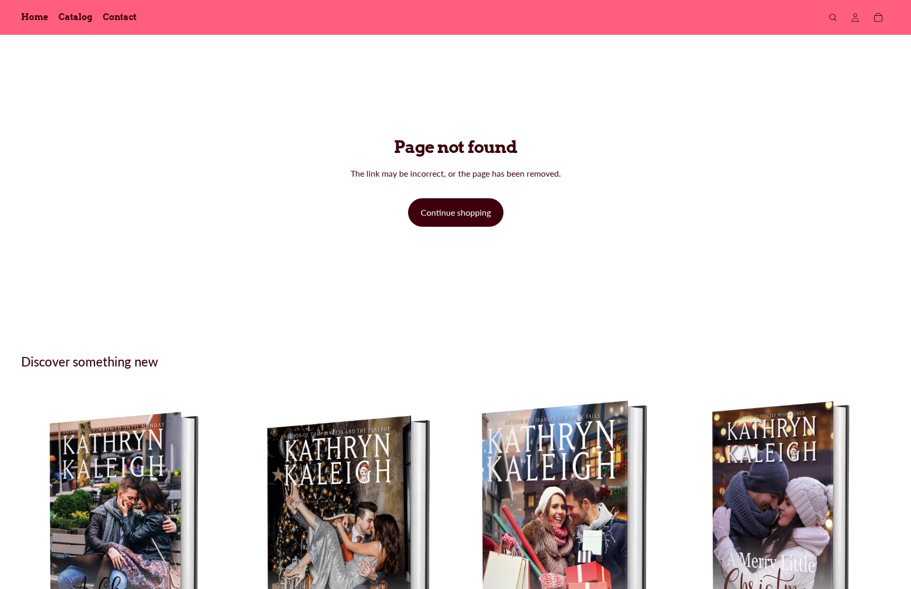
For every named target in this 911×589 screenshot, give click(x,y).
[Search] (833, 17)
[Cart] (878, 17)
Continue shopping (456, 212)
